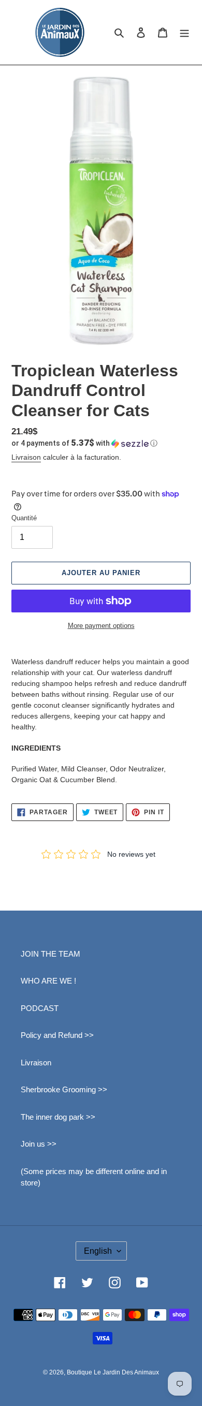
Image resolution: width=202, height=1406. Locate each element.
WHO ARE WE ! (48, 980)
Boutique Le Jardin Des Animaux (113, 1372)
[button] (84, 443)
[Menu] (184, 32)
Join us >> (38, 1143)
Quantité (24, 518)
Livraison (26, 457)
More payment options (101, 625)
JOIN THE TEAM (50, 953)
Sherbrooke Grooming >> (64, 1089)
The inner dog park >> (58, 1116)
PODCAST (40, 1008)
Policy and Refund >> (57, 1035)
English (98, 1251)
